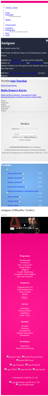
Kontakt (25, 326)
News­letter (25, 308)
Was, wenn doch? (25, 265)
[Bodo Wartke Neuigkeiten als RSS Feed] (25, 360)
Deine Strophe (25, 292)
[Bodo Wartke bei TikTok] (10, 369)
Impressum (24, 346)
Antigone (25, 269)
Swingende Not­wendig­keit (25, 274)
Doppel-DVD (15, 63)
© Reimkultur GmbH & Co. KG (25, 377)
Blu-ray (24, 63)
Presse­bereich (24, 330)
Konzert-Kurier (25, 311)
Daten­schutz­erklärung (25, 348)
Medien (25, 294)
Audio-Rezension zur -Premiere (23, 73)
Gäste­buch (25, 313)
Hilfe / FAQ (25, 315)
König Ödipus (25, 267)
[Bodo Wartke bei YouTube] (24, 369)
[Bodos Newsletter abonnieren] (14, 357)
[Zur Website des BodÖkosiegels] (25, 384)
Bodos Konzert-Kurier (9, 85)
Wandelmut (25, 262)
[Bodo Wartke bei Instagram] (17, 365)
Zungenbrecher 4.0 (25, 287)
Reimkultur (24, 335)
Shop (24, 297)
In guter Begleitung (25, 272)
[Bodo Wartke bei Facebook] (33, 365)
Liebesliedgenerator (25, 289)
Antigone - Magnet (13, 196)
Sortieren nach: (18, 137)
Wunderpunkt (24, 260)
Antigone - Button (13, 201)
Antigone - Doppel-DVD (15, 177)
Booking (24, 328)
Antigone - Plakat (13, 205)
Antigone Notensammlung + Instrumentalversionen (23, 191)
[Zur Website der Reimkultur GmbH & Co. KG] (24, 382)
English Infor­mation (25, 333)
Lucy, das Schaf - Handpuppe (16, 186)
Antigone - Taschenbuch (15, 182)
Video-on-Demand (36, 63)
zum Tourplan (19, 80)
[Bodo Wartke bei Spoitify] (39, 369)
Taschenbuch (16, 60)
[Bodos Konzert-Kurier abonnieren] (33, 357)
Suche (7, 35)
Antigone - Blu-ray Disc (15, 173)
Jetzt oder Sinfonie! (25, 276)
